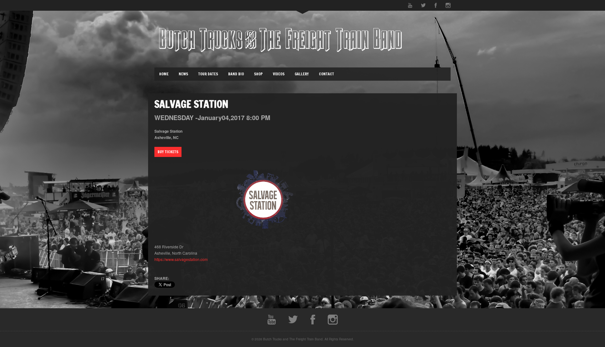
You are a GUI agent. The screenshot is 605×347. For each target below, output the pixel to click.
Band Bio (236, 74)
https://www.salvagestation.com (181, 259)
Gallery (302, 74)
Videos (279, 74)
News (183, 74)
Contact (326, 74)
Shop (258, 74)
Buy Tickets (168, 151)
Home (164, 74)
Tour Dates (208, 74)
